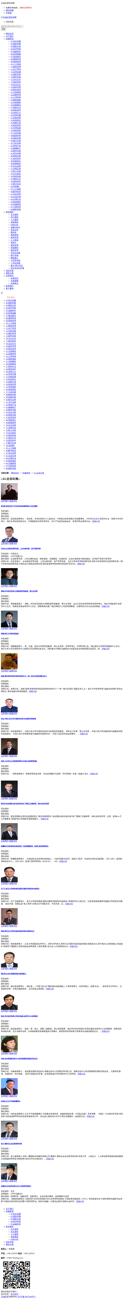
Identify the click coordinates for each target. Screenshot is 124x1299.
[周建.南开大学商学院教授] (9, 627)
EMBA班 (14, 225)
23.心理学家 (16, 97)
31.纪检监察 (16, 118)
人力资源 (14, 240)
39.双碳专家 (16, 138)
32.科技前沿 (16, 120)
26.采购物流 (16, 105)
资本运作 (14, 230)
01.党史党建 (16, 41)
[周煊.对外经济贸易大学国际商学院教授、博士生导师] (9, 584)
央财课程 (14, 222)
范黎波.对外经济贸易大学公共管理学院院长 (16, 1186)
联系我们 (10, 286)
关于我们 (10, 36)
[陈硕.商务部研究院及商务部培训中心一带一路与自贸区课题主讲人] (9, 669)
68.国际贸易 (16, 209)
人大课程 (14, 220)
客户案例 (10, 288)
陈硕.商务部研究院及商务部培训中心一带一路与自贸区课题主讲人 (24, 676)
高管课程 (10, 212)
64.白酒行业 (16, 199)
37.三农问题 (16, 133)
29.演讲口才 (16, 113)
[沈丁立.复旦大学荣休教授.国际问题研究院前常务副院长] (9, 882)
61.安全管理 (16, 194)
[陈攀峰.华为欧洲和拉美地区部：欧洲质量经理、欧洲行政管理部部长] (9, 839)
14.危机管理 (16, 74)
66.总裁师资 (16, 204)
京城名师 (5, 1297)
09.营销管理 (16, 62)
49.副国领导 (16, 164)
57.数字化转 (16, 184)
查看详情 (13, 501)
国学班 (13, 232)
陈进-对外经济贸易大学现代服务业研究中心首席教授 (19, 1016)
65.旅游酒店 (16, 202)
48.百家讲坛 (16, 161)
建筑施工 (14, 258)
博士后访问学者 (17, 268)
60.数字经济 (16, 192)
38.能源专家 (16, 136)
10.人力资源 (16, 64)
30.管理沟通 (16, 115)
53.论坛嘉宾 (16, 174)
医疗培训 (14, 255)
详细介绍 (96, 521)
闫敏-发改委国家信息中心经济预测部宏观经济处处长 (19, 1059)
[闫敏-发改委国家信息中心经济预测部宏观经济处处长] (9, 1052)
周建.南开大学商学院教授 (10, 634)
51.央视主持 (16, 169)
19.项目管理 (16, 87)
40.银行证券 (16, 141)
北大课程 (14, 215)
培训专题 (10, 271)
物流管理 (14, 250)
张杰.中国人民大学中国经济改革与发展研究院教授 (18, 719)
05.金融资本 (16, 51)
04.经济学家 (16, 49)
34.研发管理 (16, 125)
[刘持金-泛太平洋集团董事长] (9, 1094)
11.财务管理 (16, 67)
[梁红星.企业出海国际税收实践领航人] (9, 967)
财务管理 (14, 237)
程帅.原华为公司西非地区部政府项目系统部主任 (17, 931)
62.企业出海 (16, 197)
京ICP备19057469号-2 (26, 1297)
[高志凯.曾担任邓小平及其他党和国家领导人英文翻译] (9, 499)
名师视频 (14, 281)
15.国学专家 (16, 77)
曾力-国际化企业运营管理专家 (11, 1144)
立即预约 (5, 501)
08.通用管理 (16, 59)
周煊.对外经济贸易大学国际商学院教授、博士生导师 (19, 591)
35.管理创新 (16, 128)
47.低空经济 (16, 158)
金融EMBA (15, 227)
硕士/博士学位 (17, 265)
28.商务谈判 (16, 110)
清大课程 (14, 217)
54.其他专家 (16, 176)
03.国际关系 (16, 46)
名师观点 (14, 283)
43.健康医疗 (16, 148)
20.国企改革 (16, 90)
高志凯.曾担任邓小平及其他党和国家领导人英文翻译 (19, 506)
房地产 (13, 243)
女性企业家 (15, 253)
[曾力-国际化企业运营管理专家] (9, 1137)
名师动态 (14, 278)
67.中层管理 (16, 207)
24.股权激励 (16, 100)
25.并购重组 (16, 102)
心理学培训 (15, 260)
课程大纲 (10, 273)
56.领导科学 (16, 181)
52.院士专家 (16, 171)
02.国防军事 (16, 44)
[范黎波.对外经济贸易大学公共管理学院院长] (9, 1179)
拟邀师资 (10, 39)
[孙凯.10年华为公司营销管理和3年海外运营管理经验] (9, 754)
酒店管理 (14, 245)
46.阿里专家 (16, 156)
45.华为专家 (16, 153)
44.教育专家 (16, 151)
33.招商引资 (16, 123)
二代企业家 (15, 263)
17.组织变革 (16, 82)
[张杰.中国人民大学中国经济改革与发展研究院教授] (9, 712)
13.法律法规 (16, 72)
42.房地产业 (16, 146)
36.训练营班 (16, 130)
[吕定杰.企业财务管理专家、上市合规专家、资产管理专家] (9, 542)
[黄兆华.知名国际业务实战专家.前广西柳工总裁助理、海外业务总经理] (9, 797)
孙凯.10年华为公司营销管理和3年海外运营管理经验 (19, 761)
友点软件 (14, 1294)
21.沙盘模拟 (16, 92)
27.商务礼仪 (16, 108)
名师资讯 (10, 276)
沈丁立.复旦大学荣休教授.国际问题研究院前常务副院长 (20, 889)
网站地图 (10, 10)
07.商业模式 (16, 57)
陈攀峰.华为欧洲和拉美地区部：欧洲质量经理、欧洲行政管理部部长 (25, 846)
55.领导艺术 (16, 179)
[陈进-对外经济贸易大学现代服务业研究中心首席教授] (9, 1009)
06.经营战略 (16, 54)
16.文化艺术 (16, 79)
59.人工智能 (16, 189)
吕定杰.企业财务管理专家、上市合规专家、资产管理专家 (21, 548)
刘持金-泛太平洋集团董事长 (10, 1101)
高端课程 (14, 248)
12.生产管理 (16, 69)
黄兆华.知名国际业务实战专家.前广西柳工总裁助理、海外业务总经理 (25, 803)
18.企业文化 (16, 85)
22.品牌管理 (16, 95)
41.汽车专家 (16, 143)
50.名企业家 (16, 166)
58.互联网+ (15, 187)
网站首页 (10, 34)
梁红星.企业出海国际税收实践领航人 (14, 974)
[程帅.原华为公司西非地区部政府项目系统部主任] (9, 924)
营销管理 (14, 235)
